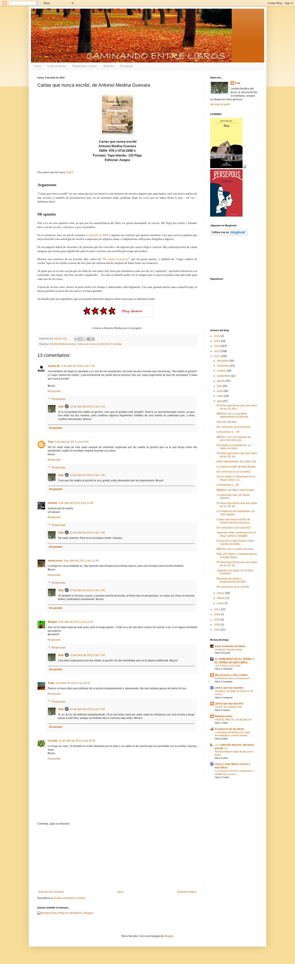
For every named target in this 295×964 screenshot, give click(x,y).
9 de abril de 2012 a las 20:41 (73, 683)
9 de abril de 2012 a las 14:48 (81, 560)
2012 (217, 356)
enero (221, 603)
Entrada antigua (186, 891)
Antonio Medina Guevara (63, 344)
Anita (51, 683)
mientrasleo (55, 560)
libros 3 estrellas (113, 344)
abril (220, 401)
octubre (222, 370)
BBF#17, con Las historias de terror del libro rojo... (234, 439)
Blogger (168, 936)
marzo (221, 593)
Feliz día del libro (227, 421)
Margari (52, 621)
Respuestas (59, 399)
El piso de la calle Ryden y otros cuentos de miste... (235, 542)
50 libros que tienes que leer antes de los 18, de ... (237, 455)
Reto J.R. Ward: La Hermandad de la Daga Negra (237, 555)
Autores (108, 66)
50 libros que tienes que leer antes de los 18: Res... (237, 407)
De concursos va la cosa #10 (234, 527)
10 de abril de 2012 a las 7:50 (87, 709)
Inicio (37, 66)
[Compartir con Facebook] (89, 339)
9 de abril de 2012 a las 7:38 (78, 365)
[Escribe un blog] (80, 339)
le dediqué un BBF (97, 235)
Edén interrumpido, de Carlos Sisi (236, 461)
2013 (217, 351)
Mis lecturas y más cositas (231, 675)
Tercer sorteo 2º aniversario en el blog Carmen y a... (236, 478)
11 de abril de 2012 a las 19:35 (77, 740)
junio (220, 391)
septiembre (224, 375)
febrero (221, 598)
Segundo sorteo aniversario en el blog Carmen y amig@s (236, 534)
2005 (217, 619)
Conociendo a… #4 (228, 431)
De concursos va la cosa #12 (234, 426)
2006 (217, 614)
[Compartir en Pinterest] (93, 339)
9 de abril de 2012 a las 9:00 (72, 441)
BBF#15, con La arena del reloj (235, 549)
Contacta (126, 66)
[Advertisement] (117, 858)
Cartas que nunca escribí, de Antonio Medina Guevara (233, 521)
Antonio (52, 502)
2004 (217, 624)
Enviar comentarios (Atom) (69, 898)
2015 (217, 341)
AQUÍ (69, 172)
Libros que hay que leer (229, 703)
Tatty (51, 441)
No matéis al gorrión (115, 259)
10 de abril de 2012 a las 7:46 (87, 475)
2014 (217, 346)
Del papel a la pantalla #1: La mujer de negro (234, 447)
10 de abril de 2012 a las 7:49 (87, 655)
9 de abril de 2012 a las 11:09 (76, 502)
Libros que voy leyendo (229, 687)
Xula (60, 406)
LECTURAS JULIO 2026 (228, 665)
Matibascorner (224, 716)
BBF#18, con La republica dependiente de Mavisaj (232, 415)
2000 (217, 629)
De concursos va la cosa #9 (233, 586)
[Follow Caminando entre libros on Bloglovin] (228, 234)
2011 (217, 609)
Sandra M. (54, 365)
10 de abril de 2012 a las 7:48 (87, 590)
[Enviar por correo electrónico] (76, 339)
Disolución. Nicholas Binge (228, 649)
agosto (221, 380)
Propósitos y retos (84, 66)
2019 (217, 336)
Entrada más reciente (50, 891)
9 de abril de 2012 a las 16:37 (76, 621)
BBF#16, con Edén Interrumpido (235, 490)
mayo (220, 395)
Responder (54, 391)
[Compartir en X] (84, 339)
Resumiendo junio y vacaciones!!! (232, 678)
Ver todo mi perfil (220, 104)
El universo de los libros (229, 729)
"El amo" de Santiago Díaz (228, 706)
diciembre (223, 360)
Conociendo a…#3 (228, 484)
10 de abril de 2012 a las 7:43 (87, 406)
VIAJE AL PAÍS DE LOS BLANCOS (233, 719)
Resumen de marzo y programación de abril (231, 580)
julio (220, 386)
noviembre (223, 365)
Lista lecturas (57, 66)
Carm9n (53, 740)
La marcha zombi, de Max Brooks (236, 466)
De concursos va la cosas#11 (234, 471)
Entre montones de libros (230, 646)
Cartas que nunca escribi (90, 344)
